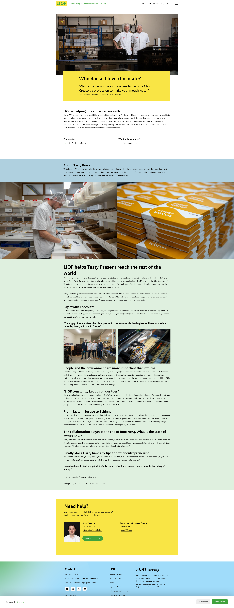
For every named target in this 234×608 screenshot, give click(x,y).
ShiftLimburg (152, 575)
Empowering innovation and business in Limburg (88, 4)
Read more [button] (20, 602)
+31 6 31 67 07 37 (90, 526)
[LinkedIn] (67, 589)
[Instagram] (73, 589)
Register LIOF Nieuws (117, 587)
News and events (116, 574)
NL (168, 3)
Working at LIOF (115, 578)
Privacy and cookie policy (119, 591)
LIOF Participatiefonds (77, 143)
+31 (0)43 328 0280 (72, 574)
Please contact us (129, 143)
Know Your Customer (117, 595)
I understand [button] (203, 602)
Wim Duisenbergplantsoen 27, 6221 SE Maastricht (83, 578)
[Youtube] (84, 589)
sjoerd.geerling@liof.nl (92, 530)
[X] (79, 589)
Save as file (125, 526)
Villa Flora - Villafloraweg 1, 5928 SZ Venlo (80, 582)
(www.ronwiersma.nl (95, 483)
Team (112, 582)
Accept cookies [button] (219, 602)
